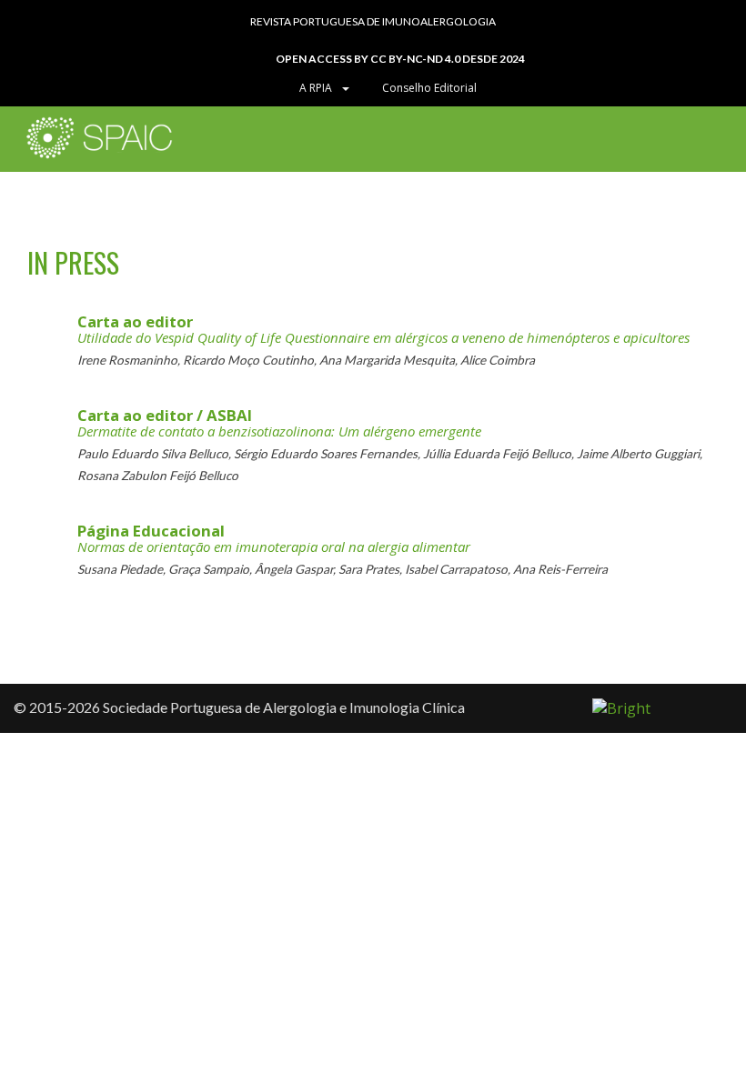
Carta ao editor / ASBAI (164, 415)
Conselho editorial (428, 87)
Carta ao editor (135, 321)
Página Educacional (151, 530)
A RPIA (318, 87)
